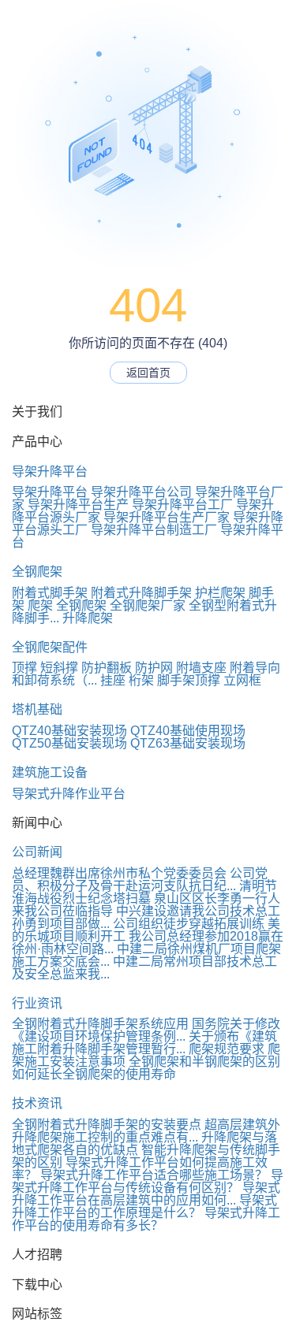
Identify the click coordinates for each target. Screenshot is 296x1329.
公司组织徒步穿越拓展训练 (188, 923)
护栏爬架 (220, 593)
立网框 (242, 680)
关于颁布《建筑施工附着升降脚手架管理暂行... (144, 1043)
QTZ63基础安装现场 (187, 743)
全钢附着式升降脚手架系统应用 (100, 1023)
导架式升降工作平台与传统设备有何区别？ (147, 1181)
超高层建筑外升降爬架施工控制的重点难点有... (146, 1131)
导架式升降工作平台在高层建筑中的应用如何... (146, 1194)
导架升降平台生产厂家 (166, 517)
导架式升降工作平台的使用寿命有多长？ (146, 1219)
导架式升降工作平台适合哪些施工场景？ (154, 1175)
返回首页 (148, 372)
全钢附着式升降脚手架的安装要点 (106, 1124)
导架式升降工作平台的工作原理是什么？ (144, 1206)
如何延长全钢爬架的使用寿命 (94, 1074)
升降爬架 (87, 618)
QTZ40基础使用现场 (187, 730)
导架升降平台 (50, 471)
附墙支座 (201, 667)
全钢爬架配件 (50, 647)
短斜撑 (59, 667)
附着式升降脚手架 (141, 593)
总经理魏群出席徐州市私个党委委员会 (119, 873)
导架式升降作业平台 (69, 793)
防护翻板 (106, 667)
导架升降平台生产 (78, 504)
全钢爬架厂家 (147, 605)
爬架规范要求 (226, 1049)
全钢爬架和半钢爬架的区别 (204, 1061)
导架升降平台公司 (141, 492)
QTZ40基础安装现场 (69, 730)
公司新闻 (37, 852)
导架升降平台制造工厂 (154, 529)
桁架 (141, 680)
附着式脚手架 (50, 593)
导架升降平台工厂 (182, 504)
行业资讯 (37, 1003)
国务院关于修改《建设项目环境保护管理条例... (146, 1030)
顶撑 (24, 667)
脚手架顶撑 (188, 680)
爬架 (40, 605)
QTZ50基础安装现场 (69, 743)
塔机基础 (37, 709)
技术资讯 (37, 1103)
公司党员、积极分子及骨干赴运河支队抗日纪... (140, 880)
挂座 (113, 680)
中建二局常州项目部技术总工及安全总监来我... (144, 968)
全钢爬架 (37, 571)
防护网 (154, 667)
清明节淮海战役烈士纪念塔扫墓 (144, 892)
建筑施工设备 (50, 772)
